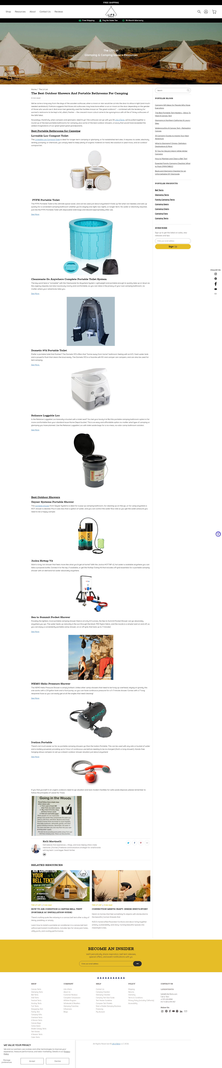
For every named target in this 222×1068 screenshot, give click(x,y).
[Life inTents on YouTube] (215, 289)
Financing (99, 1009)
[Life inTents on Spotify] (177, 1011)
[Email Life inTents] (215, 294)
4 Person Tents (36, 1020)
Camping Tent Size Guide (105, 998)
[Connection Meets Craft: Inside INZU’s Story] (121, 886)
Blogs (66, 1012)
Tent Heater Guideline (104, 1000)
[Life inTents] (111, 12)
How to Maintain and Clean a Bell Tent (171, 158)
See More (35, 214)
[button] (8, 12)
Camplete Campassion (72, 998)
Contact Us (100, 989)
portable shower (42, 506)
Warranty (131, 995)
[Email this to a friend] (147, 842)
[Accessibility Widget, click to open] (218, 534)
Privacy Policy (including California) (141, 1000)
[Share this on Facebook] (134, 842)
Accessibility (132, 1003)
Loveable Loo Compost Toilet (47, 139)
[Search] (199, 12)
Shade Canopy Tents (38, 1029)
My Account (100, 1012)
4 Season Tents (36, 1034)
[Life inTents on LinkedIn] (181, 1011)
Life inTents (120, 120)
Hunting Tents (36, 1003)
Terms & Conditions (135, 998)
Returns (131, 992)
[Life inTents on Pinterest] (215, 279)
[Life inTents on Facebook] (215, 285)
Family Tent (35, 1012)
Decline (57, 1061)
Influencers (68, 1009)
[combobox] (173, 90)
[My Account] (206, 11)
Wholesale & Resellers (72, 1003)
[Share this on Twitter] (128, 842)
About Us (67, 992)
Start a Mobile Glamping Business (108, 1006)
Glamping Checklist (103, 995)
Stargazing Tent (37, 1009)
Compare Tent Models (104, 1003)
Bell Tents (34, 995)
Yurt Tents (35, 1006)
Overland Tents (36, 1017)
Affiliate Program (70, 1000)
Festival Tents (36, 1000)
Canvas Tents (36, 989)
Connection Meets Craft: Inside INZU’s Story (120, 909)
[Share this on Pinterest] (140, 842)
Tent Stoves (35, 1032)
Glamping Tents (37, 992)
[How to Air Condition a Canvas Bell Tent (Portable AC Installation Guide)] (60, 886)
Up (173, 246)
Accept (32, 1061)
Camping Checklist (103, 992)
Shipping (131, 989)
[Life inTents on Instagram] (215, 274)
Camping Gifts (36, 1015)
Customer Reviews (70, 995)
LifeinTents (167, 989)
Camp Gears (35, 1026)
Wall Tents (35, 998)
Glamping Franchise (71, 1006)
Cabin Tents (35, 1037)
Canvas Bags (36, 1023)
